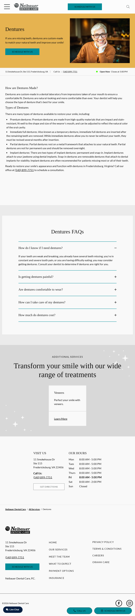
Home (53, 542)
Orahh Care (101, 562)
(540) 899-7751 (70, 71)
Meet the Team (59, 556)
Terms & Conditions (107, 548)
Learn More (60, 418)
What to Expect (60, 563)
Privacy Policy (103, 542)
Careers (98, 555)
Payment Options (61, 570)
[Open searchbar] (128, 7)
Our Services (58, 549)
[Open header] (7, 7)
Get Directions (49, 486)
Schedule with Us (84, 6)
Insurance (56, 578)
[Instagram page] (129, 603)
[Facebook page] (118, 603)
